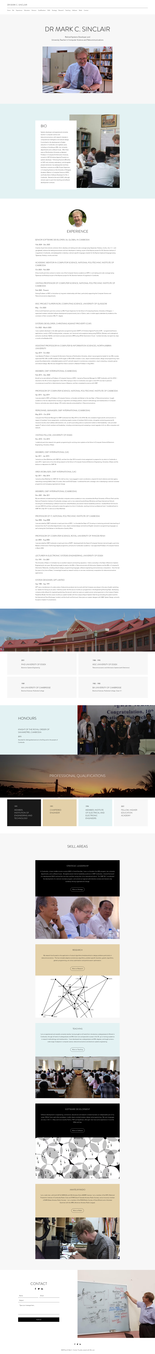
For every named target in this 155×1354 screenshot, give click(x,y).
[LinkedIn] (42, 1289)
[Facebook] (35, 1289)
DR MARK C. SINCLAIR (17, 4)
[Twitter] (39, 1289)
